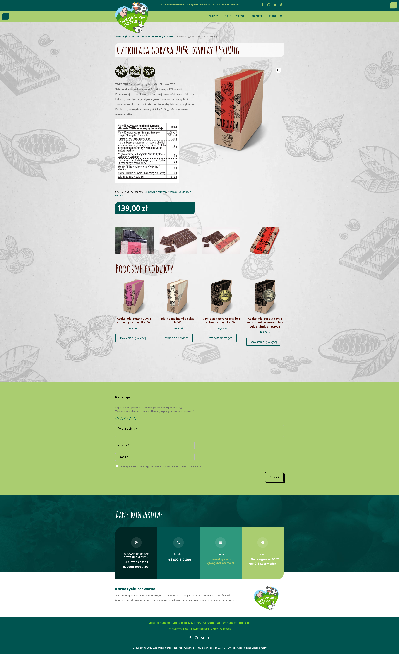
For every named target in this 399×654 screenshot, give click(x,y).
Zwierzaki (239, 16)
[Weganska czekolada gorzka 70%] (264, 253)
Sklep (228, 16)
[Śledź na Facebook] (262, 4)
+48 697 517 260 (231, 4)
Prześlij (274, 477)
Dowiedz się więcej (132, 338)
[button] (278, 70)
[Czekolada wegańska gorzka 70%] (221, 253)
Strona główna (124, 36)
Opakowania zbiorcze (155, 191)
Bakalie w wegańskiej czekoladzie (233, 622)
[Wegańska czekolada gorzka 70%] (134, 253)
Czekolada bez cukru (183, 622)
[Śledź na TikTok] (281, 4)
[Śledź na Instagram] (268, 4)
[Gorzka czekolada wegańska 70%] (178, 253)
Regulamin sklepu (200, 628)
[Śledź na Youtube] (274, 4)
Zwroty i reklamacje (221, 628)
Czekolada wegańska (159, 622)
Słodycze (214, 16)
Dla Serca (257, 16)
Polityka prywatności (178, 628)
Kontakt (273, 16)
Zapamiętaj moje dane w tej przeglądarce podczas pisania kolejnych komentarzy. (160, 466)
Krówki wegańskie (205, 622)
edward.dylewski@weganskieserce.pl (188, 4)
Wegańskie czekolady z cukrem (155, 36)
